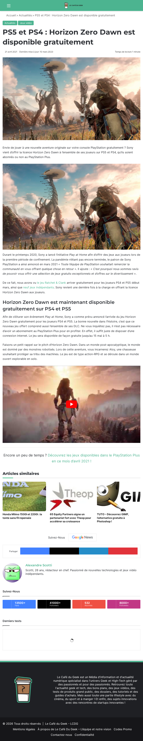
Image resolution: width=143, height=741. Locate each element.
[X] (27, 579)
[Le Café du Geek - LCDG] (73, 5)
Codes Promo (123, 729)
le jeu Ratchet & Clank (51, 282)
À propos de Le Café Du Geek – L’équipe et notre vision (74, 729)
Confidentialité (84, 734)
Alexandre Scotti (38, 565)
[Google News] (82, 537)
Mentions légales (24, 729)
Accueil (10, 15)
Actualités (25, 15)
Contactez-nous (61, 734)
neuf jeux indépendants (38, 287)
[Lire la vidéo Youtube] (71, 404)
